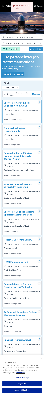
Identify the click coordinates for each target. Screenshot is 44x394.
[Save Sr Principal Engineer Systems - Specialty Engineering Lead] (39, 211)
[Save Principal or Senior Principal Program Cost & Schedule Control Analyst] (39, 152)
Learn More (20, 373)
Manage (36, 94)
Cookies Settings (22, 377)
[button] (10, 87)
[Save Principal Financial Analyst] (39, 339)
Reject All (22, 384)
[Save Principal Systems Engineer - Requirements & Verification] (39, 283)
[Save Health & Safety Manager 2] (39, 239)
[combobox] (22, 37)
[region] (22, 374)
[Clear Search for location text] (40, 43)
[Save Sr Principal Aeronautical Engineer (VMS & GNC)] (39, 102)
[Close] (41, 358)
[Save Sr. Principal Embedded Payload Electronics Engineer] (39, 311)
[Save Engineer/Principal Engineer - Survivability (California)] (39, 183)
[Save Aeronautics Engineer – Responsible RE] (39, 127)
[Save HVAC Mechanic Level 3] (39, 261)
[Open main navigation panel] (2, 6)
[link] (10, 6)
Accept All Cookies (22, 390)
